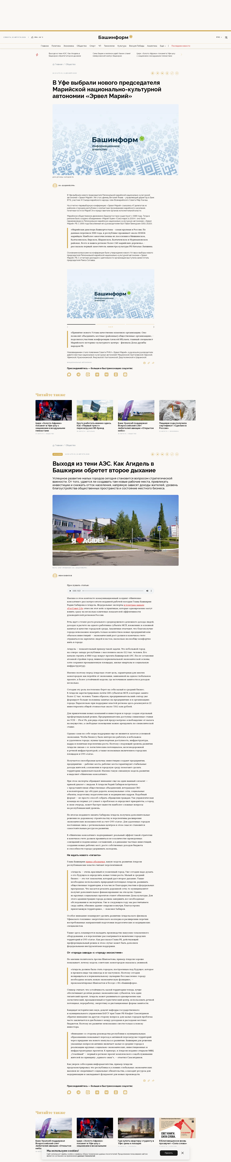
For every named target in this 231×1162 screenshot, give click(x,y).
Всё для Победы (136, 46)
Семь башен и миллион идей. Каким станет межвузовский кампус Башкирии (112, 54)
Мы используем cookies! (63, 1150)
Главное (45, 46)
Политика (56, 46)
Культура (122, 46)
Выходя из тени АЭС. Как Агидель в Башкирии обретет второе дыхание (65, 54)
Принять (169, 1153)
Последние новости (180, 46)
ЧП (99, 46)
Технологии (109, 46)
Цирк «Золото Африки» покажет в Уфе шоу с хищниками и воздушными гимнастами (156, 54)
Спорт (93, 46)
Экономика (68, 46)
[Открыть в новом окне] (69, 374)
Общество (82, 46)
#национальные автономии (79, 362)
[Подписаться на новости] (125, 374)
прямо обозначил (95, 861)
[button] (152, 327)
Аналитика (152, 46)
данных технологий (86, 1156)
